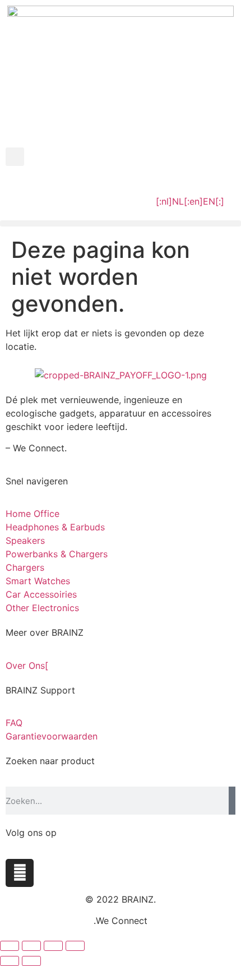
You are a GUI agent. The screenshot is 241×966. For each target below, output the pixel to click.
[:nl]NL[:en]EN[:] (190, 201)
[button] (15, 156)
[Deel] (53, 946)
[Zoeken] (232, 801)
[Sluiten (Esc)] (75, 946)
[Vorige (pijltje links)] (9, 961)
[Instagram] (20, 873)
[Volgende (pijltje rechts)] (31, 961)
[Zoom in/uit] (9, 946)
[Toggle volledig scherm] (31, 946)
